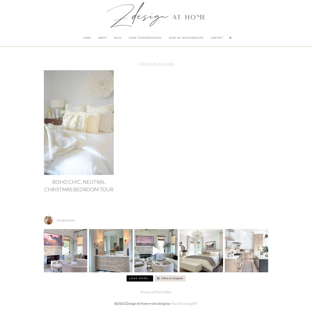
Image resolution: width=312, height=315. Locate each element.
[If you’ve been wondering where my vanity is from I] (110, 250)
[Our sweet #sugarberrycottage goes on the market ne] (156, 250)
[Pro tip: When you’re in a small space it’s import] (201, 250)
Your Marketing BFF (184, 303)
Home (87, 38)
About (102, 38)
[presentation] (79, 122)
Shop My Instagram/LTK (186, 38)
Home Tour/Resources (145, 38)
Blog (118, 38)
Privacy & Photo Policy (156, 292)
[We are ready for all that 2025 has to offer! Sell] (65, 250)
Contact (217, 38)
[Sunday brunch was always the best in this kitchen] (246, 250)
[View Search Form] (231, 38)
